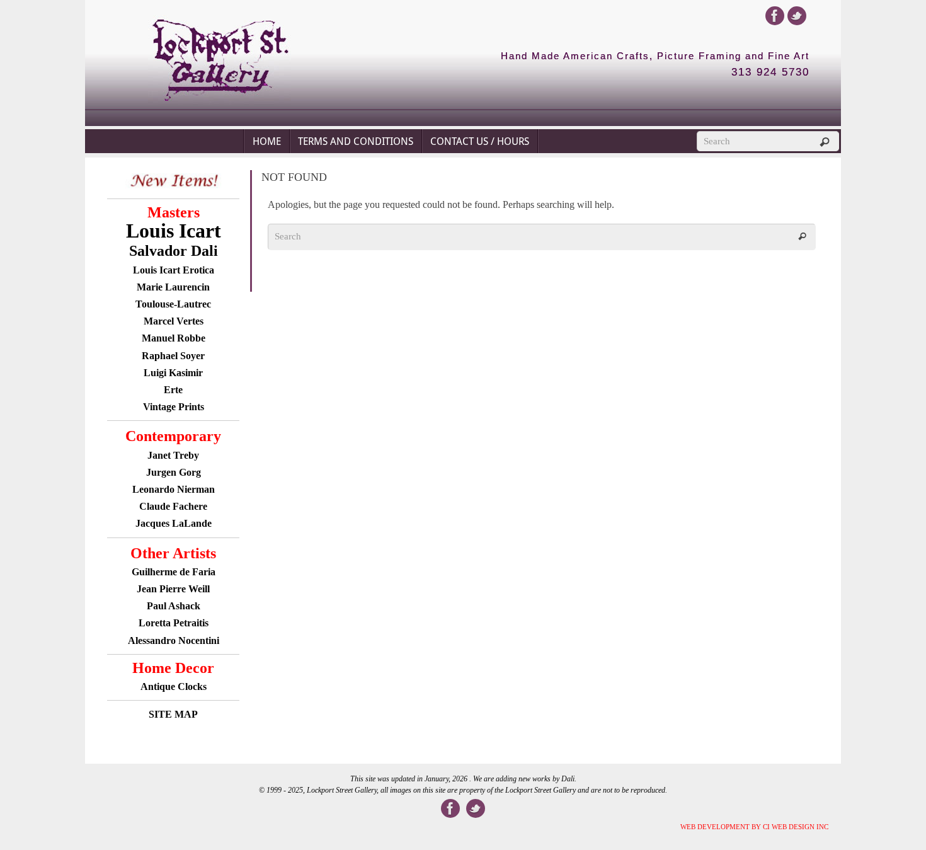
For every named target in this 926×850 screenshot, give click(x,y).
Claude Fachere (173, 506)
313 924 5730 (770, 72)
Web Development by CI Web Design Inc (754, 826)
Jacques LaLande (173, 523)
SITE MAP (173, 714)
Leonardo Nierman (173, 489)
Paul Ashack (173, 605)
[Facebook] (774, 15)
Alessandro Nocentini (173, 640)
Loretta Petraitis (174, 622)
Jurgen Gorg (173, 472)
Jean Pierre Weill (173, 588)
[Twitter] (796, 15)
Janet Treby (173, 455)
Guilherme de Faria (173, 571)
